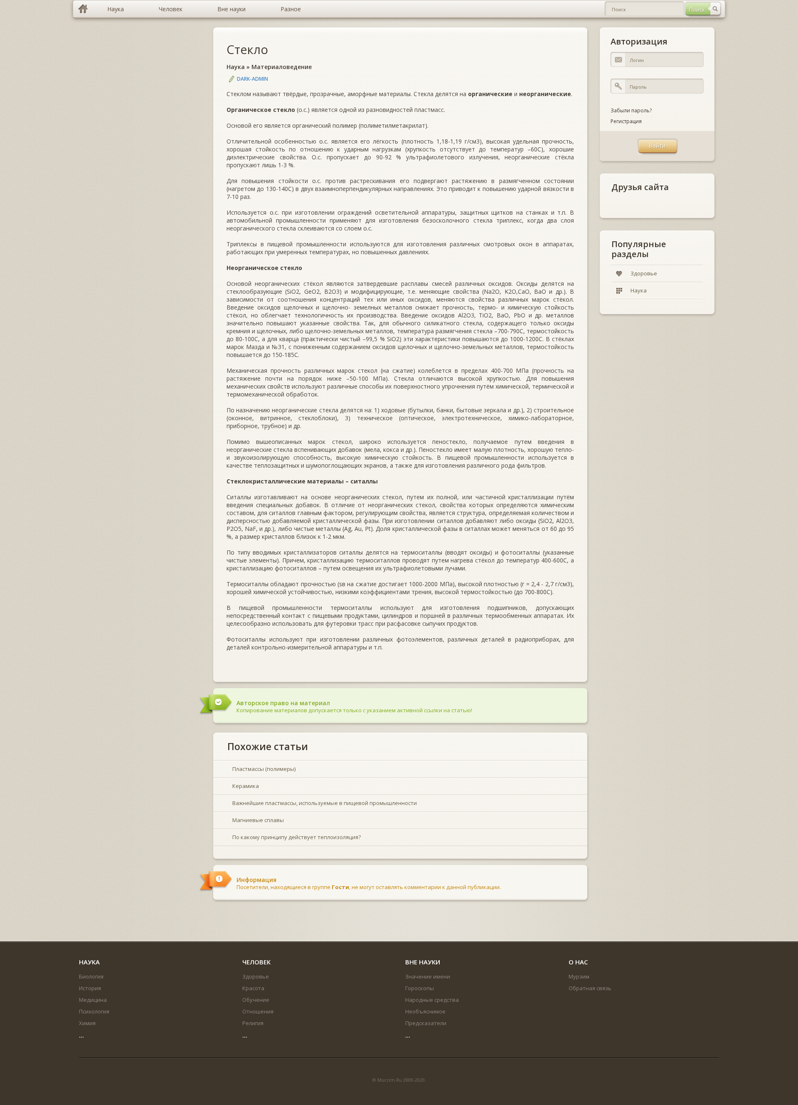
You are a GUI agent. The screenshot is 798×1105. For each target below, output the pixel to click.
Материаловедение (281, 67)
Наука (236, 67)
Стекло (247, 49)
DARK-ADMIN (252, 78)
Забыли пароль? (631, 110)
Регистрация (626, 121)
